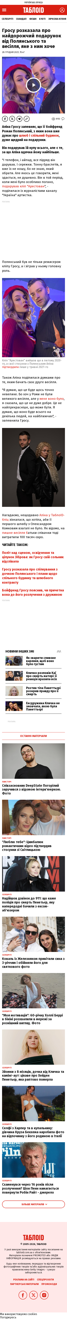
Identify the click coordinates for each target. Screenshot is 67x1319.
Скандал (21, 18)
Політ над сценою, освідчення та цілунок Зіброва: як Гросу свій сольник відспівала (33, 557)
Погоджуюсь (8, 1317)
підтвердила (10, 367)
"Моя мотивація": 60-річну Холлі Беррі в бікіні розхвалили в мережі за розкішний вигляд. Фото (32, 1019)
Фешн (32, 18)
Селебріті (7, 18)
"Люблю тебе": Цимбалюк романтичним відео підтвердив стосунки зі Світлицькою (27, 846)
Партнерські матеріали (24, 1284)
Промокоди (49, 1284)
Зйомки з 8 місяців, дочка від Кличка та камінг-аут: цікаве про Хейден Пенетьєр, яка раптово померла (33, 1076)
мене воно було (52, 399)
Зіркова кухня (57, 18)
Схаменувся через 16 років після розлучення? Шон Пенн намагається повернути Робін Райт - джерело (30, 1188)
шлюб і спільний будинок (39, 136)
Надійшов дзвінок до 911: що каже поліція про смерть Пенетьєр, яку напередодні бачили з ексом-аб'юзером (29, 904)
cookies (32, 1314)
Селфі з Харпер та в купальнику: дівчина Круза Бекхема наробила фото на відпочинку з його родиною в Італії (33, 1132)
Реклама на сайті (23, 1279)
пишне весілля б (15, 533)
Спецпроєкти (45, 1279)
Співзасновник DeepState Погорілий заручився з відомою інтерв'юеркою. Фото (31, 790)
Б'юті (42, 18)
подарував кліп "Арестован (23, 186)
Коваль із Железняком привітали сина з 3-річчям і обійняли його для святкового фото (33, 963)
